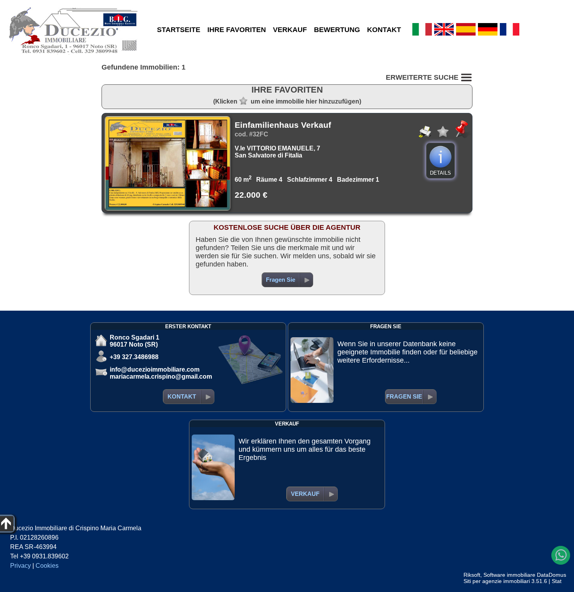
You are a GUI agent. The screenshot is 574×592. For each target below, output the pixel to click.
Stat (557, 581)
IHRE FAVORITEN (236, 30)
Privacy (20, 565)
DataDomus (551, 575)
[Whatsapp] (560, 555)
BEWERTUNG (337, 30)
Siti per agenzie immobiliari (496, 581)
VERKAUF (290, 30)
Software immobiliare (509, 575)
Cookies (47, 565)
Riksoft (471, 575)
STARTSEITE (178, 30)
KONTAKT (384, 30)
